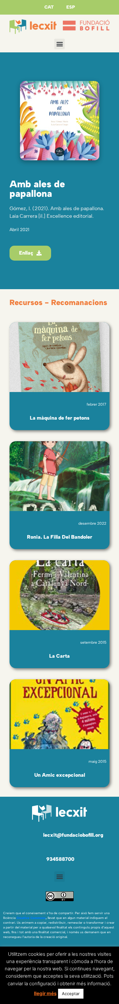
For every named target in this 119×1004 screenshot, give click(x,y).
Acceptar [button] (71, 993)
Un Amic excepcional (59, 775)
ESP (70, 7)
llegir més (45, 993)
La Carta (59, 656)
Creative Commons (31, 918)
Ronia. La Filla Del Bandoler (59, 537)
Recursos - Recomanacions (58, 302)
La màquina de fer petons (59, 418)
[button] (59, 44)
